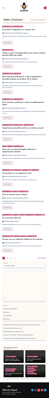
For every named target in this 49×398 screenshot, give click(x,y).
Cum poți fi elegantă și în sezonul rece (18, 30)
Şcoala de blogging (40, 214)
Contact (5, 305)
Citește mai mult (7, 42)
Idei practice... (17, 170)
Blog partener (6, 319)
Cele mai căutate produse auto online (12, 328)
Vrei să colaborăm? (7, 315)
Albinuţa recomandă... (8, 26)
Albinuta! (6, 33)
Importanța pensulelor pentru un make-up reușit (23, 128)
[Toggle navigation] (3, 8)
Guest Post (10, 146)
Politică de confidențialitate (10, 308)
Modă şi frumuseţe (18, 26)
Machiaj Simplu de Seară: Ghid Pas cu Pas (13, 331)
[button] (44, 286)
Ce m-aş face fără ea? (11, 218)
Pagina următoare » (42, 258)
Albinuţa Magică (9, 390)
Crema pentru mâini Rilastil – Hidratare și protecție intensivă (18, 335)
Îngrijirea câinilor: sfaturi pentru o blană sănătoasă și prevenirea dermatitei (21, 324)
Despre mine (6, 312)
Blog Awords (17, 236)
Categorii (5, 263)
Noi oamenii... (17, 73)
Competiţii (16, 214)
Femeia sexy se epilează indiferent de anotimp (22, 239)
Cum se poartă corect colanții (14, 194)
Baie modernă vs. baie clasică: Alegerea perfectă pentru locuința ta (19, 338)
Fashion (4, 146)
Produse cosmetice (28, 124)
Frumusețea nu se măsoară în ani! (16, 173)
